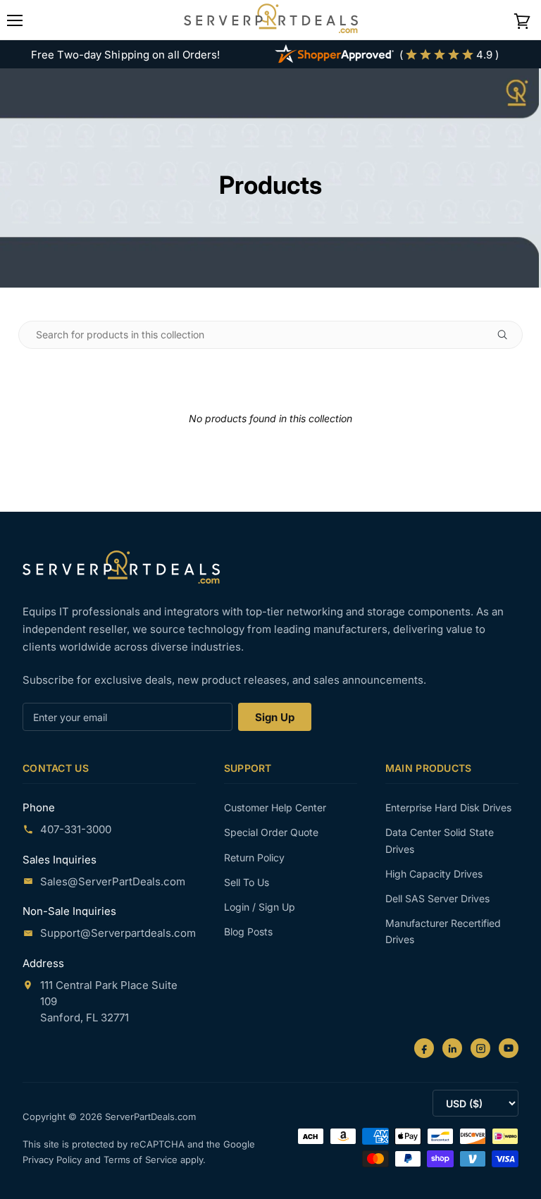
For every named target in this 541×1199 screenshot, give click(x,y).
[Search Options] (508, 335)
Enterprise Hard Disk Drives (448, 807)
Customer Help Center (275, 807)
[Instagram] (480, 1048)
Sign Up (274, 717)
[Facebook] (424, 1048)
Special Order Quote (271, 832)
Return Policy (254, 857)
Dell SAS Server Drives (437, 898)
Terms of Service (142, 1159)
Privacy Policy (54, 1159)
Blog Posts (248, 931)
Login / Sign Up (259, 907)
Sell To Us (246, 882)
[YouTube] (508, 1048)
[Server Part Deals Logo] (271, 19)
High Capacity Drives (434, 874)
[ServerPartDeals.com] (121, 567)
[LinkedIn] (452, 1048)
